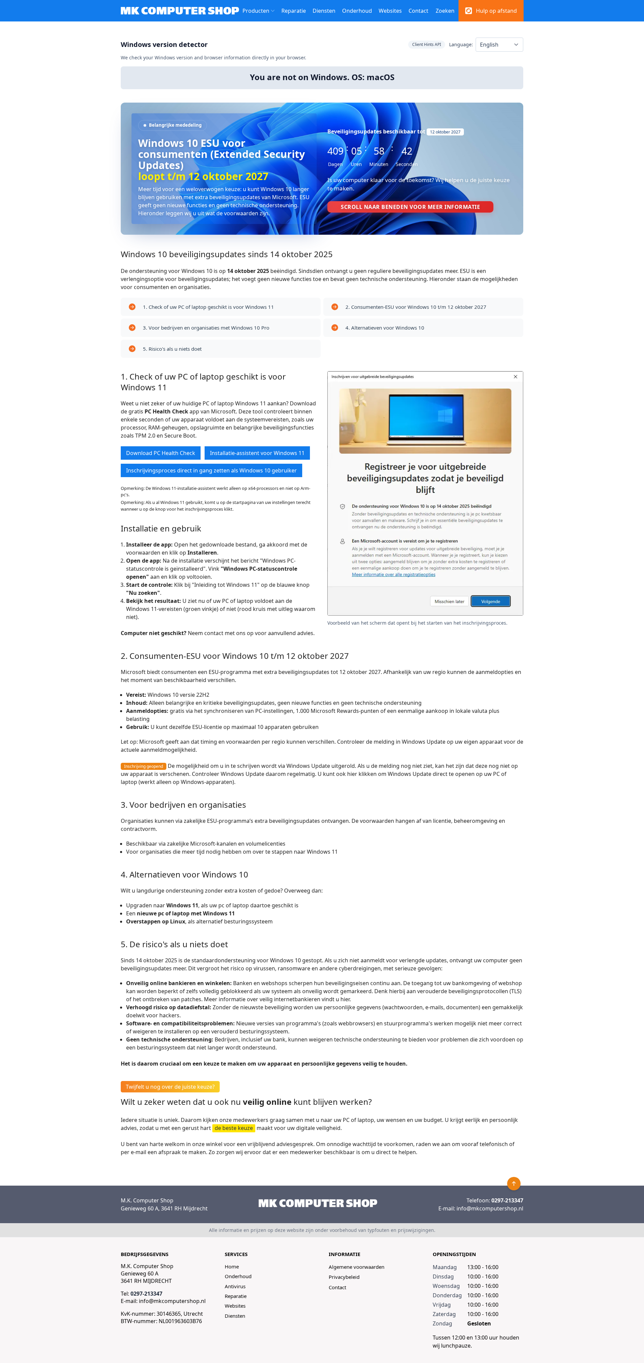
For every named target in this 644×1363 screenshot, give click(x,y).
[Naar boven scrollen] (514, 1183)
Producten (256, 10)
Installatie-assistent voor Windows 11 (257, 453)
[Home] (318, 1203)
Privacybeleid (344, 1276)
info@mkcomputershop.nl (490, 1208)
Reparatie (293, 10)
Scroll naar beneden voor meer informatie (410, 207)
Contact (418, 10)
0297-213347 (507, 1200)
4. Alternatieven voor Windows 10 (384, 327)
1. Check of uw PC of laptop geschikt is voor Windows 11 (208, 306)
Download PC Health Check (160, 453)
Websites (390, 10)
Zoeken (445, 10)
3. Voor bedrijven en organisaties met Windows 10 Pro (206, 327)
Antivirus (235, 1286)
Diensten (324, 10)
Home (232, 1266)
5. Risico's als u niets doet (172, 348)
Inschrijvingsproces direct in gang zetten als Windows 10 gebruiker (211, 470)
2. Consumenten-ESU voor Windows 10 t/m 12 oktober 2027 (415, 306)
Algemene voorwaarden (356, 1266)
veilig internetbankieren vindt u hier (305, 999)
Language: (461, 44)
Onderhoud (357, 10)
